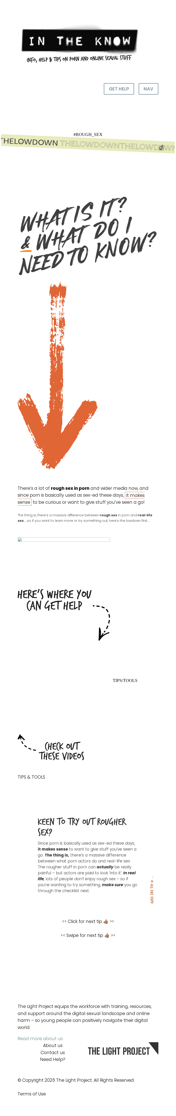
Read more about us (40, 1039)
